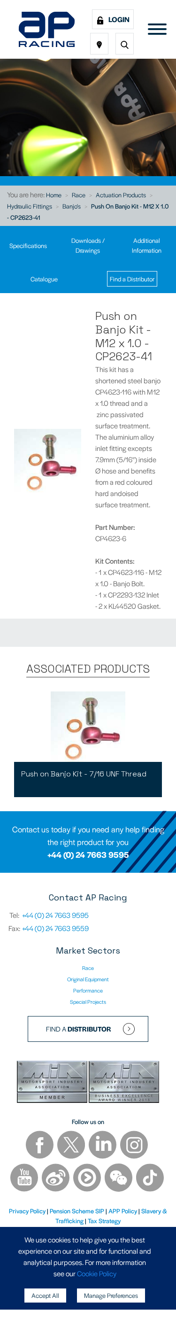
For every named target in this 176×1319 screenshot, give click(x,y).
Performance (88, 990)
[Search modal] (124, 43)
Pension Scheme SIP (77, 1210)
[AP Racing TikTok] (150, 1179)
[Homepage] (46, 29)
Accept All (45, 1295)
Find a (78, 1028)
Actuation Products (121, 194)
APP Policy (122, 1210)
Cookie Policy (96, 1273)
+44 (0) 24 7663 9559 (55, 928)
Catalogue (44, 278)
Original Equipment (88, 979)
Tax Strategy (104, 1220)
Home (53, 194)
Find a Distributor (132, 278)
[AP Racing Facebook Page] (40, 1146)
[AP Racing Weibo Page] (56, 1179)
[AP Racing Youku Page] (87, 1179)
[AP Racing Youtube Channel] (24, 1179)
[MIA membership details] (53, 1082)
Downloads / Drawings (88, 245)
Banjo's (71, 206)
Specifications (28, 245)
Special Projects (88, 1001)
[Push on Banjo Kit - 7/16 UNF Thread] (88, 726)
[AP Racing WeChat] (119, 1179)
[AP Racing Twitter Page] (71, 1146)
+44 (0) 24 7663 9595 (88, 854)
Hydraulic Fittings (29, 206)
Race (78, 194)
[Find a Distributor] (99, 43)
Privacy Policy (27, 1210)
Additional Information (146, 245)
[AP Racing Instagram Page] (134, 1146)
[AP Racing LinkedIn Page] (103, 1146)
